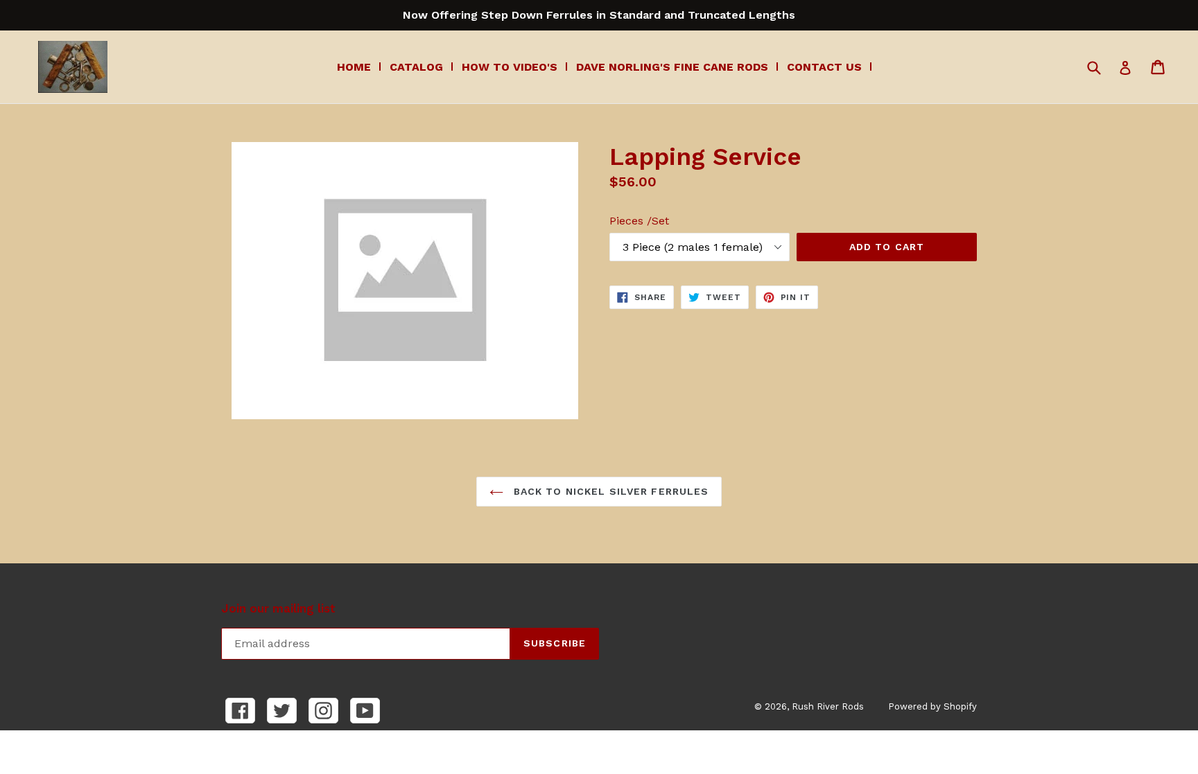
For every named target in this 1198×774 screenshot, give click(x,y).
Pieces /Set (639, 220)
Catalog (416, 66)
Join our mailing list (278, 608)
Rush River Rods (828, 706)
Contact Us (824, 66)
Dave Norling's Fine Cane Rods (672, 66)
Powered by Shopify (932, 706)
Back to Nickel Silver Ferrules (609, 491)
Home (354, 66)
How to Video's (509, 66)
